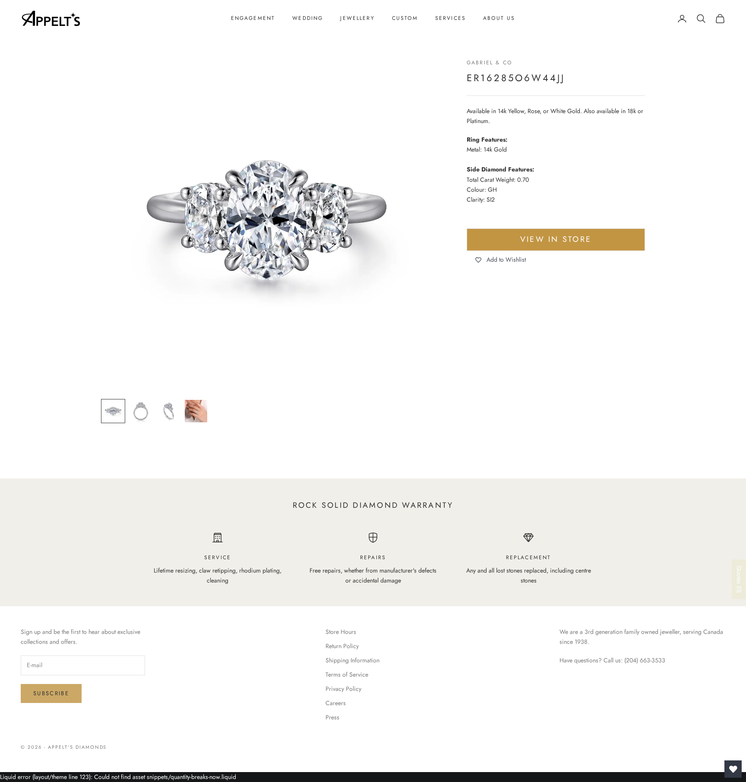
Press (332, 717)
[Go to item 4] (196, 411)
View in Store (555, 239)
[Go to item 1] (113, 411)
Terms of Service (347, 674)
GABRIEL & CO (489, 62)
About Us (499, 18)
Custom (405, 18)
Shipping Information (352, 660)
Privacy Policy (343, 688)
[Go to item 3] (168, 411)
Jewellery (357, 18)
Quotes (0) (739, 579)
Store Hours (341, 631)
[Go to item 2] (141, 411)
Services (450, 18)
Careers (336, 703)
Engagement (253, 18)
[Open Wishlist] (733, 769)
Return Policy (342, 646)
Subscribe (51, 693)
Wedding (307, 18)
